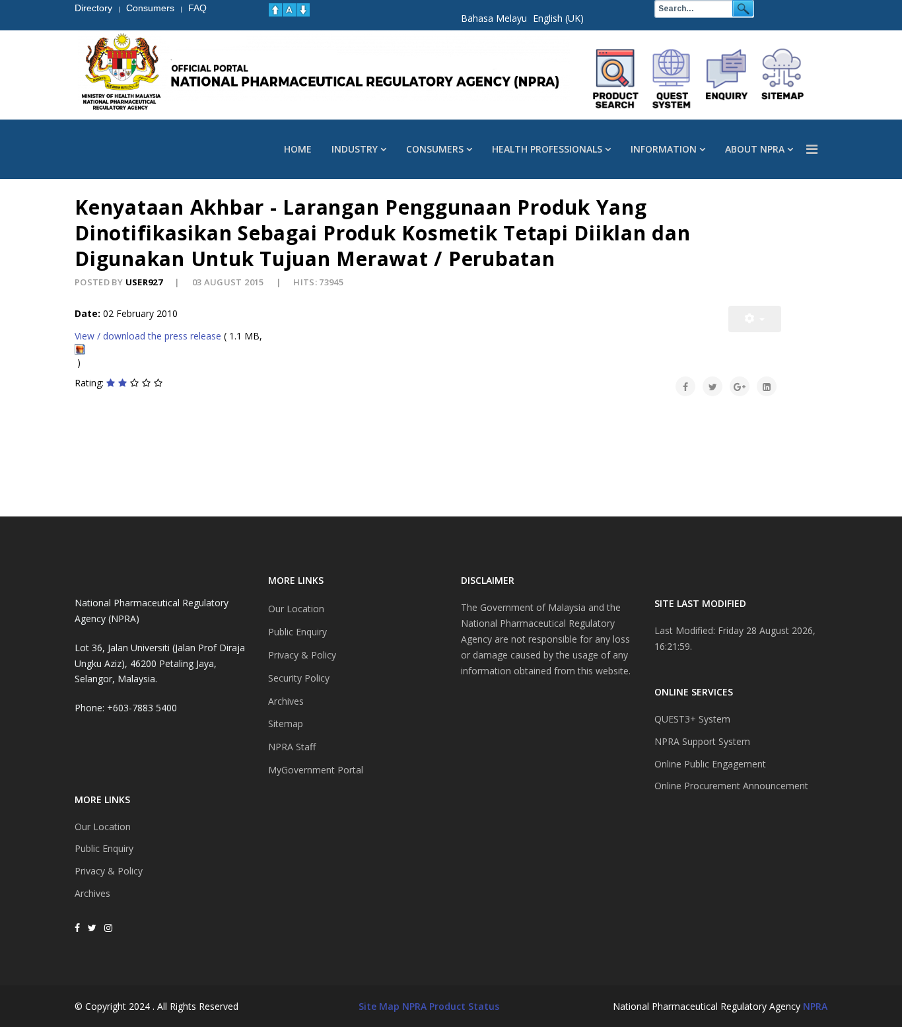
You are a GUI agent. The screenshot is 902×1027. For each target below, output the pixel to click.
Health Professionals (547, 149)
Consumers (435, 149)
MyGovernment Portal (315, 769)
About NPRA (754, 149)
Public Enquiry (104, 848)
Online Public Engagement (710, 764)
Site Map (379, 1006)
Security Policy (299, 678)
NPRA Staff (292, 746)
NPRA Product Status (450, 1006)
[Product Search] (616, 78)
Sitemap (285, 723)
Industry (354, 149)
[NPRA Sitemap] (782, 78)
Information (664, 149)
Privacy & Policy (109, 871)
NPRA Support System (702, 741)
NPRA (815, 1006)
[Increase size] (275, 10)
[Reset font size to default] (289, 10)
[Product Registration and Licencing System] (671, 78)
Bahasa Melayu (494, 18)
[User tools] (754, 319)
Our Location (103, 826)
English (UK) (558, 18)
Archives (92, 893)
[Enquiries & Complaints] (727, 78)
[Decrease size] (303, 10)
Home (298, 149)
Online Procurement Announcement (731, 785)
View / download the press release (148, 336)
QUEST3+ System (692, 719)
